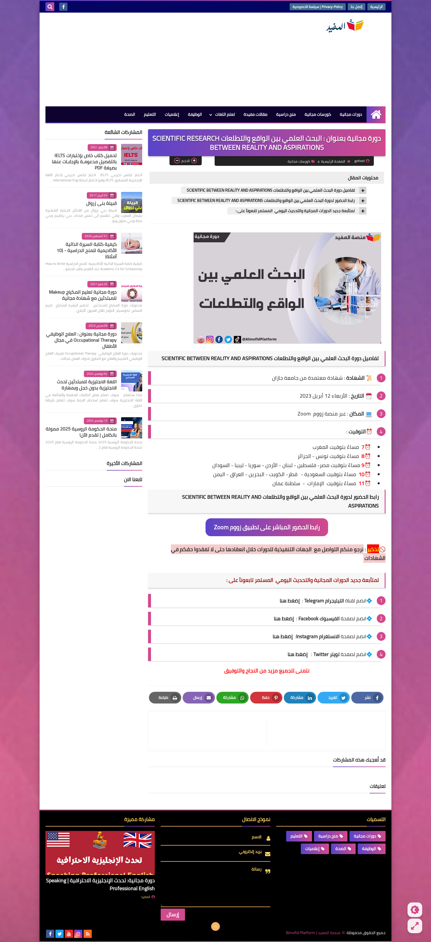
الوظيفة (195, 114)
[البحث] (49, 6)
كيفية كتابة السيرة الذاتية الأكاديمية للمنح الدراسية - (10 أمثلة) (87, 250)
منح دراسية (286, 114)
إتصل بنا (356, 6)
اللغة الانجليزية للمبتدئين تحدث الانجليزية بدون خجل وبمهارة (87, 384)
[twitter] (59, 934)
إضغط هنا (284, 618)
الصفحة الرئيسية (333, 161)
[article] (210, 731)
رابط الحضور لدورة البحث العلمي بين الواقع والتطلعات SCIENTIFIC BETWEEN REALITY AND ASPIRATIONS (266, 200)
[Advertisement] (152, 59)
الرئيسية (376, 6)
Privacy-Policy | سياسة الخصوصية (318, 6)
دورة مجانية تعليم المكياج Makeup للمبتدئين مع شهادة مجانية (83, 294)
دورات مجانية (351, 114)
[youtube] (69, 934)
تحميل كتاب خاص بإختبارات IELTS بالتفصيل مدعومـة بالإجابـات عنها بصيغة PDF (84, 161)
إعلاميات (172, 114)
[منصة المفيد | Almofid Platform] (343, 25)
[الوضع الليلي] (415, 909)
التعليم (150, 114)
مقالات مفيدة (255, 114)
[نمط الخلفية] (415, 926)
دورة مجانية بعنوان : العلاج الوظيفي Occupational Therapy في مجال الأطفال (81, 339)
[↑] (215, 926)
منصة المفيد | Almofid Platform (313, 933)
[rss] (88, 934)
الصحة (129, 114)
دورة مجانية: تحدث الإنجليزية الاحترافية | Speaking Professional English (100, 884)
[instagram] (78, 934)
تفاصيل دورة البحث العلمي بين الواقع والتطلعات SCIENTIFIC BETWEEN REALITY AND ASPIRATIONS (271, 190)
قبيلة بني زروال (101, 203)
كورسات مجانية (318, 114)
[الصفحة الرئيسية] (376, 114)
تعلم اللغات (225, 114)
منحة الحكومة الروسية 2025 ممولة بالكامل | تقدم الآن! (81, 431)
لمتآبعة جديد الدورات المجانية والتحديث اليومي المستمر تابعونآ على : (294, 210)
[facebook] (63, 7)
